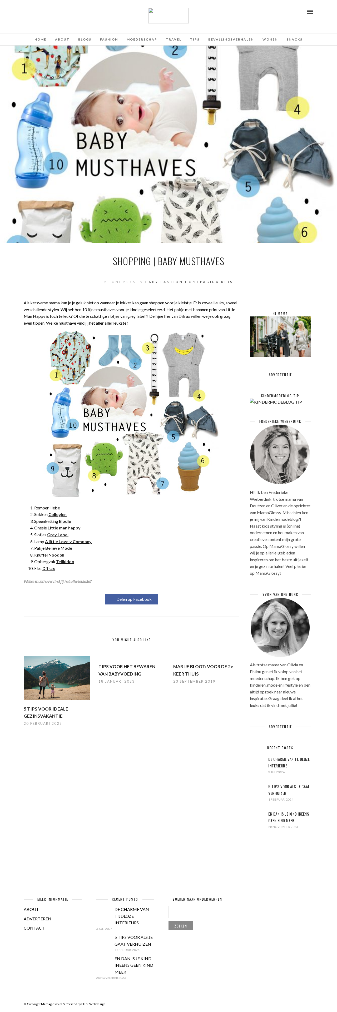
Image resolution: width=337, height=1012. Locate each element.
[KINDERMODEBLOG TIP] (276, 401)
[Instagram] (47, 11)
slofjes (114, 316)
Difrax (184, 316)
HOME (40, 39)
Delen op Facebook (134, 599)
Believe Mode (58, 547)
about (62, 39)
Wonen (270, 39)
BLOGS (84, 39)
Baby (152, 282)
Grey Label (57, 534)
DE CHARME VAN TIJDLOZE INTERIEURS (132, 916)
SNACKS (294, 39)
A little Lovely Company (68, 541)
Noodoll (56, 554)
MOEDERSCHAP (142, 39)
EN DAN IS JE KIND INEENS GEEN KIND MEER (134, 965)
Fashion (172, 282)
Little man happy (64, 527)
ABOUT (31, 909)
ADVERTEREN (37, 918)
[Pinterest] (40, 11)
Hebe (54, 507)
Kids (227, 282)
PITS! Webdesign (93, 1004)
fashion (109, 39)
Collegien (57, 514)
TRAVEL (173, 39)
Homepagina (202, 282)
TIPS (195, 39)
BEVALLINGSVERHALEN (231, 39)
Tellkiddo (65, 561)
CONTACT (34, 927)
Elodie (65, 521)
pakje (179, 309)
